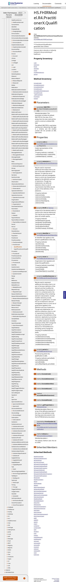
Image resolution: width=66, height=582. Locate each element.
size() (35, 553)
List (12, 65)
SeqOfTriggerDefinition (18, 388)
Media (13, 85)
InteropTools (11, 529)
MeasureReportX (17, 80)
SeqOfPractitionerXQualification (23, 249)
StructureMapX (17, 415)
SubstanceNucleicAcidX (19, 431)
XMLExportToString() (39, 508)
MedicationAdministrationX (20, 92)
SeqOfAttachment (16, 332)
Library (13, 58)
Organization (15, 199)
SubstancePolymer (17, 433)
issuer (35, 70)
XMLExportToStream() (40, 506)
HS (38, 7)
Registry (10, 545)
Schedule (14, 321)
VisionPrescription (17, 503)
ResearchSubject (16, 305)
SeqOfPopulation (16, 368)
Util (9, 565)
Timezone (10, 556)
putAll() (36, 535)
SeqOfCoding (15, 336)
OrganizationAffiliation (18, 202)
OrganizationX (17, 204)
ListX (14, 67)
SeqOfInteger (15, 359)
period (35, 74)
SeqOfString (15, 384)
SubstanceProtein (16, 437)
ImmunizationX (17, 42)
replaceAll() (37, 551)
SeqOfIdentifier (16, 357)
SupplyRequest (16, 462)
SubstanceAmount (17, 424)
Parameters (15, 208)
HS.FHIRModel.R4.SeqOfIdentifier (47, 235)
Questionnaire (15, 267)
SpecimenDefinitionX (18, 404)
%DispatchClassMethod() (41, 464)
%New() (36, 485)
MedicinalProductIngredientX (21, 130)
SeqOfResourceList (17, 379)
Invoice (14, 54)
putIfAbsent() (37, 539)
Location (14, 69)
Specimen (14, 399)
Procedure (14, 251)
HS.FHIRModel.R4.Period (44, 351)
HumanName (15, 24)
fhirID (35, 67)
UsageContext (15, 491)
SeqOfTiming (15, 386)
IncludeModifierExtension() (41, 91)
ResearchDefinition (17, 294)
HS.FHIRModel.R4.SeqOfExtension (47, 163)
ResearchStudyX (17, 303)
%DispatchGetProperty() (40, 468)
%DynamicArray (42, 407)
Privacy (53, 578)
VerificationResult (16, 498)
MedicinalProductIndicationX (21, 125)
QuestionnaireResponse (18, 269)
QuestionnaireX (17, 274)
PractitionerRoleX (17, 242)
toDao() (36, 98)
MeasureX (15, 83)
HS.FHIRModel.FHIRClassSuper (43, 39)
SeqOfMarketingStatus (18, 361)
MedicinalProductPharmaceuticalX (22, 146)
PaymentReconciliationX (19, 222)
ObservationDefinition (18, 184)
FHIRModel (42, 7)
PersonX (15, 229)
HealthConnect (12, 520)
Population (15, 235)
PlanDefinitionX (17, 233)
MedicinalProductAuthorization (20, 114)
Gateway (10, 514)
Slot (13, 397)
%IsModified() (38, 483)
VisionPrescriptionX (18, 505)
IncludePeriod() (38, 93)
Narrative (14, 175)
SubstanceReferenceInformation (20, 442)
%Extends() (37, 477)
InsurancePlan (15, 49)
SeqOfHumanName (17, 354)
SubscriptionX (16, 419)
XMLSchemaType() (39, 516)
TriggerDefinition (16, 489)
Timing (13, 485)
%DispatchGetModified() (40, 466)
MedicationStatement (17, 107)
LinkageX (15, 62)
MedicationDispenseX (19, 96)
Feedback (65, 294)
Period (13, 224)
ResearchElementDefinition (19, 296)
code (35, 63)
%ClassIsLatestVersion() (40, 458)
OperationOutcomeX (18, 197)
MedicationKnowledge (18, 98)
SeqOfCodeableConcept (18, 334)
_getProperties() (38, 94)
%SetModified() (38, 499)
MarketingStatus (16, 74)
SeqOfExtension (16, 352)
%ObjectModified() (39, 489)
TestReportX (16, 478)
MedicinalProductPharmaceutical (21, 143)
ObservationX (16, 188)
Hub (9, 523)
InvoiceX (15, 56)
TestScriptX (16, 482)
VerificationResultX (18, 500)
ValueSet (14, 494)
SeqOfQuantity (16, 372)
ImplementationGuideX (19, 47)
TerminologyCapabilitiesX (20, 473)
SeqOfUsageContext (17, 390)
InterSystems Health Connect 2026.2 (9, 7)
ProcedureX (16, 253)
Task (13, 467)
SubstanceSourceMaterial (19, 446)
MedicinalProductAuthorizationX (22, 116)
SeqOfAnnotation (16, 330)
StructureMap (15, 413)
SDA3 (9, 550)
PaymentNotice (16, 217)
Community (58, 3)
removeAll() (37, 543)
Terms (57, 578)
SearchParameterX (18, 325)
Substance (14, 422)
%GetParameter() (38, 479)
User (9, 563)
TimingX (15, 487)
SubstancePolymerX (18, 435)
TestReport (14, 476)
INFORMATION (10, 572)
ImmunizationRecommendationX (22, 40)
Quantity (14, 265)
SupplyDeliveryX (17, 460)
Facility (10, 511)
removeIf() (37, 545)
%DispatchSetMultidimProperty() (43, 474)
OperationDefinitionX (19, 193)
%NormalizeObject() (39, 487)
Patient (13, 213)
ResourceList (15, 307)
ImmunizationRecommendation (20, 38)
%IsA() (35, 481)
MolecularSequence (17, 164)
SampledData (15, 318)
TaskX (14, 469)
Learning (36, 3)
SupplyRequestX (17, 464)
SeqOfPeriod (15, 366)
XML (9, 568)
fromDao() (37, 96)
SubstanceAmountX (18, 426)
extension (36, 65)
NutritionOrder (16, 177)
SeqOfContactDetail (17, 339)
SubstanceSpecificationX (19, 453)
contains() (36, 526)
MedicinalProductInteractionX (21, 134)
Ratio (13, 278)
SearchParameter (16, 323)
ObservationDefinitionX (19, 186)
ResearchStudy (16, 300)
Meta (13, 161)
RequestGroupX (17, 291)
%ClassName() (38, 460)
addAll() (36, 520)
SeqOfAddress (15, 327)
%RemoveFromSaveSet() (40, 495)
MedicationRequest (17, 103)
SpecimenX (16, 406)
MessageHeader (16, 157)
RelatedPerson (15, 285)
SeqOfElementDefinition (18, 350)
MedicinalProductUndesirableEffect (21, 148)
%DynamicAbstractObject (44, 436)
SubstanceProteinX (18, 440)
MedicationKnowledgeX (19, 101)
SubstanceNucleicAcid (18, 428)
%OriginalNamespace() (40, 491)
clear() (35, 524)
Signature (14, 395)
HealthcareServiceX (18, 22)
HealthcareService (16, 20)
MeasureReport (16, 78)
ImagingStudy (15, 29)
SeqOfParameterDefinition (19, 363)
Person (13, 226)
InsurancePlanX (17, 51)
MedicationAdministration (19, 89)
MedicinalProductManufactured (20, 137)
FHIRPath (10, 507)
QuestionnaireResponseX (20, 271)
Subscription (15, 417)
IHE (9, 525)
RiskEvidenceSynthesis (18, 314)
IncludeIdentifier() (39, 87)
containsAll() (37, 528)
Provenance (15, 260)
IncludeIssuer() (38, 89)
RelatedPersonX (17, 287)
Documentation (46, 3)
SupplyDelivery (16, 458)
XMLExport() (37, 504)
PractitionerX (50, 7)
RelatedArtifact (16, 283)
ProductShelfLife (16, 258)
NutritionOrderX (17, 179)
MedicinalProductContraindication (21, 119)
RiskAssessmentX (17, 312)
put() (35, 533)
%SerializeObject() (39, 497)
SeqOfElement (15, 348)
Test (9, 554)
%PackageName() (38, 493)
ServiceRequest (16, 393)
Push (9, 541)
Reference (14, 280)
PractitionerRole (16, 240)
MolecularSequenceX (18, 166)
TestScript (14, 480)
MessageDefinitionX (18, 155)
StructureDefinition (17, 408)
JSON (9, 532)
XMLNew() (37, 510)
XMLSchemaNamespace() (41, 514)
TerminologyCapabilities (18, 471)
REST (9, 543)
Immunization (15, 33)
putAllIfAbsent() (38, 537)
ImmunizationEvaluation (18, 36)
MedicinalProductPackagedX (21, 141)
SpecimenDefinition (17, 401)
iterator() (36, 531)
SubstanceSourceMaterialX (20, 449)
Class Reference (22, 7)
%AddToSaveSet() (38, 456)
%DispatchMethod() (39, 470)
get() (35, 529)
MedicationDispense (17, 94)
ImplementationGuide (18, 45)
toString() (36, 554)
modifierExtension (39, 72)
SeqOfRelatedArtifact (17, 377)
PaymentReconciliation (18, 220)
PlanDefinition (15, 231)
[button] (35, 102)
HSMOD (8, 570)
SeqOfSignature (16, 381)
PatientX (15, 215)
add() (35, 518)
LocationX (15, 71)
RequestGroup (15, 289)
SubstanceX (16, 455)
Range (13, 276)
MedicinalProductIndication (19, 123)
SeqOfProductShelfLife (18, 370)
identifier (36, 68)
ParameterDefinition (17, 206)
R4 (46, 7)
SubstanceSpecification (18, 451)
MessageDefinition (17, 152)
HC (9, 516)
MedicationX (16, 110)
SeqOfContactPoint (17, 341)
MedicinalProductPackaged (19, 139)
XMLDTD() (37, 503)
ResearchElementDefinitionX (20, 298)
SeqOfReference (16, 375)
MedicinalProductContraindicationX (22, 121)
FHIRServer (11, 509)
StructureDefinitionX (18, 410)
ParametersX (16, 211)
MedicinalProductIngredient (19, 128)
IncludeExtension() (39, 85)
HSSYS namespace (32, 7)
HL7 (9, 518)
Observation (15, 181)
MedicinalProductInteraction (19, 132)
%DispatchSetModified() (40, 472)
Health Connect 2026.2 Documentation (11, 578)
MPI (9, 536)
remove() (36, 541)
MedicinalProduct (16, 112)
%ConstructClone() (39, 462)
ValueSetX (15, 496)
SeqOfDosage (15, 345)
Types (9, 559)
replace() (36, 549)
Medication (15, 87)
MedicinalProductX (18, 150)
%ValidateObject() (39, 501)
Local (9, 534)
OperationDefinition (17, 190)
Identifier (14, 27)
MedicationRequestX (18, 105)
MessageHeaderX (17, 159)
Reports (10, 547)
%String (50, 208)
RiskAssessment (16, 309)
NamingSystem (16, 170)
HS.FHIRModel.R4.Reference (45, 258)
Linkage (14, 60)
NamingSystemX (17, 173)
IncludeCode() (38, 83)
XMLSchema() (37, 512)
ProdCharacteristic (17, 256)
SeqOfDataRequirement (18, 343)
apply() (36, 522)
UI (8, 561)
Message (10, 538)
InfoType (10, 527)
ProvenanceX (16, 262)
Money (13, 168)
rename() (36, 547)
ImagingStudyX (17, 31)
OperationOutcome (17, 195)
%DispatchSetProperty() (40, 476)
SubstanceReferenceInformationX (22, 444)
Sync (9, 552)
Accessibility (56, 581)
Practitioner (15, 238)
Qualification (57, 7)
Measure (14, 76)
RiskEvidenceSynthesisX (19, 316)
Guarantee (56, 580)
